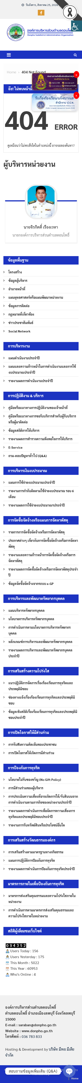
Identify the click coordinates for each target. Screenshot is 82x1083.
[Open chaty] (69, 1071)
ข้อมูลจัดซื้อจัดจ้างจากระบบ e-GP (31, 583)
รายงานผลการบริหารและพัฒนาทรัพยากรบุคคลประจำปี (40, 653)
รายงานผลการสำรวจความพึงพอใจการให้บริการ (40, 439)
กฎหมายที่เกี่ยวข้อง (21, 314)
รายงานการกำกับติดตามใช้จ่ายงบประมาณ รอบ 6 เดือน (41, 494)
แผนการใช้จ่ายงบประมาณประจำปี (31, 482)
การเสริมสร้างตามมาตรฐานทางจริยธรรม (35, 852)
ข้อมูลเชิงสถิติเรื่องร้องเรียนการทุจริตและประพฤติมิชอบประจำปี (42, 715)
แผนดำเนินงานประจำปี (24, 358)
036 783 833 (32, 1036)
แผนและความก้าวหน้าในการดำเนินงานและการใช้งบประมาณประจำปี (42, 369)
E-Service (15, 447)
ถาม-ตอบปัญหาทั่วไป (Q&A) (27, 456)
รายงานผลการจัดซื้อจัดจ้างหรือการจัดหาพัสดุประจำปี (43, 572)
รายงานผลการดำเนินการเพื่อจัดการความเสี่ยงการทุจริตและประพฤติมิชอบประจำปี (41, 814)
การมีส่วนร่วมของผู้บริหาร (25, 788)
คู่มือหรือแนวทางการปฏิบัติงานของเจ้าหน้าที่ (38, 408)
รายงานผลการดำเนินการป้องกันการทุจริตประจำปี (41, 869)
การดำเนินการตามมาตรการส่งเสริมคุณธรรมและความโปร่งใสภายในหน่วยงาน (41, 913)
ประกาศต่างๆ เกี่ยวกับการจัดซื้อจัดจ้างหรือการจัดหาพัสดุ (43, 543)
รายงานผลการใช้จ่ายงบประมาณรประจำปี (36, 505)
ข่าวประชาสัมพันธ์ (20, 323)
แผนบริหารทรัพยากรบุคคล (26, 610)
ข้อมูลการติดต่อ (18, 306)
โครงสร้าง (15, 272)
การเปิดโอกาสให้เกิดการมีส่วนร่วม (31, 753)
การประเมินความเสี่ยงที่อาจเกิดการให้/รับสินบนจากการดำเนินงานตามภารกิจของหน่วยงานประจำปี (43, 799)
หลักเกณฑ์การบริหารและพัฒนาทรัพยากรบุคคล (40, 642)
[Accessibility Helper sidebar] (76, 26)
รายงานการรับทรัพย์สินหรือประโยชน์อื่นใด (36, 825)
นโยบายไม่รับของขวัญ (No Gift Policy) (34, 779)
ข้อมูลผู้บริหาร (17, 280)
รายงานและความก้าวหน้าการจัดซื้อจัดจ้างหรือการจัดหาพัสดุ (41, 558)
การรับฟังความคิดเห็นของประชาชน (32, 744)
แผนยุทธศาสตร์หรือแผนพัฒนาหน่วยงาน (35, 297)
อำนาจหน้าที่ (16, 289)
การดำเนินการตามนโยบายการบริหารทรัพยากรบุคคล (39, 630)
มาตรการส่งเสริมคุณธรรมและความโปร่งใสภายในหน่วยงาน (42, 899)
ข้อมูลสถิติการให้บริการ (23, 430)
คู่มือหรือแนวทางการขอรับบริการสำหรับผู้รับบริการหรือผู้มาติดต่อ (42, 419)
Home (75, 1078)
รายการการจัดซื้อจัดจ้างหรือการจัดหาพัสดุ (36, 532)
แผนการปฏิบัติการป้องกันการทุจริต (31, 860)
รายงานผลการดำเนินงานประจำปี (30, 381)
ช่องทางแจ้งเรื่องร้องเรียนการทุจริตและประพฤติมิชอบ (41, 700)
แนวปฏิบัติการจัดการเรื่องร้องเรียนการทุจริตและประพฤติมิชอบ (40, 686)
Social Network (19, 331)
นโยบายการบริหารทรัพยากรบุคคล (31, 619)
